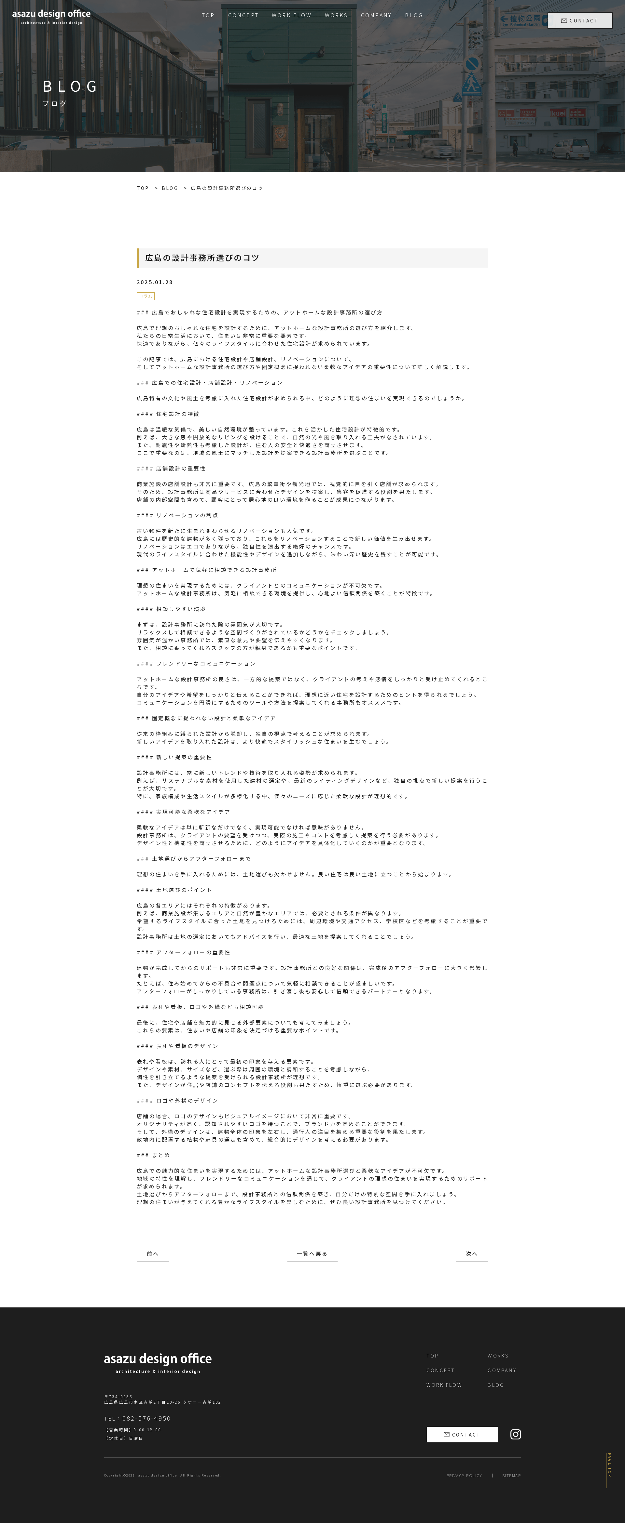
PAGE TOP (610, 1465)
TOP (208, 15)
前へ (153, 1253)
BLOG (414, 15)
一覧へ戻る (312, 1253)
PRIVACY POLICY (464, 1475)
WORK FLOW (292, 15)
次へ (472, 1253)
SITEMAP (511, 1475)
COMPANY (376, 15)
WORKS (336, 15)
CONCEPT (243, 15)
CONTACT (584, 20)
